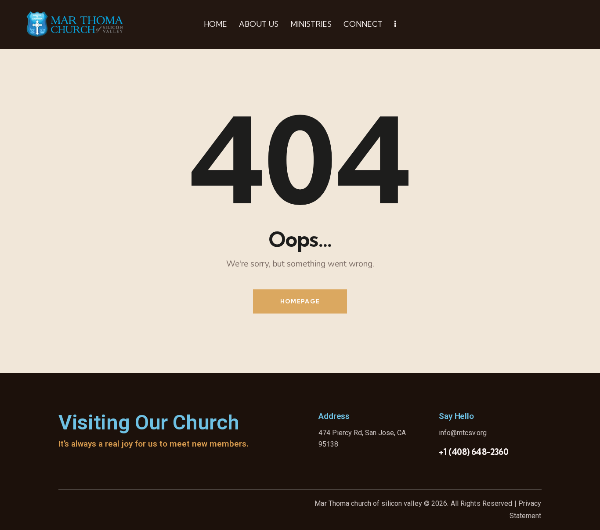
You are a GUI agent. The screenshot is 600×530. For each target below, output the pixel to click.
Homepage (300, 301)
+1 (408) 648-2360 (474, 452)
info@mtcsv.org (463, 433)
